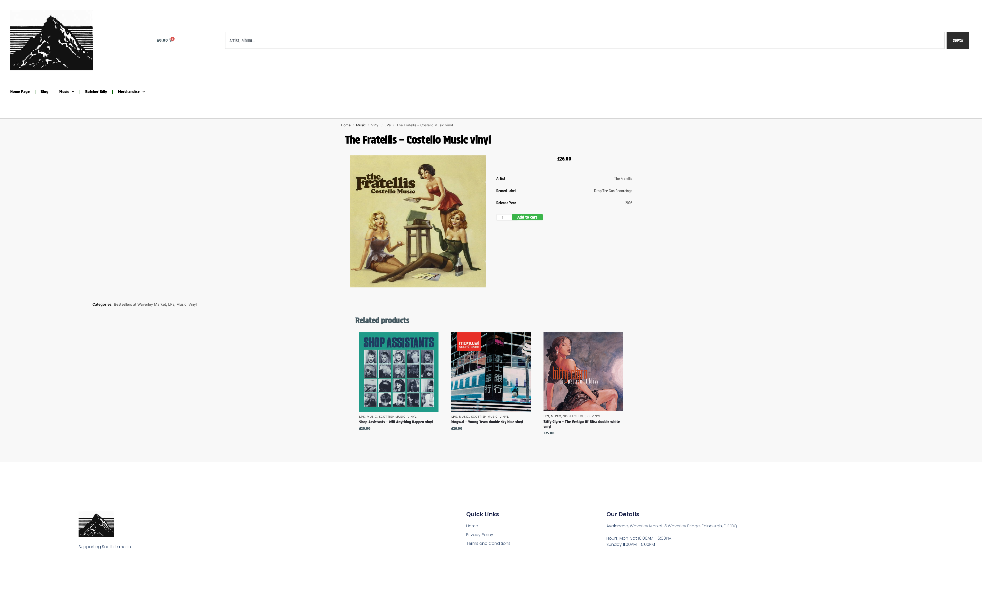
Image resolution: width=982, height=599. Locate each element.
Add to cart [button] (398, 439)
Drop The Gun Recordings (613, 191)
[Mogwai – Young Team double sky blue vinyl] (491, 372)
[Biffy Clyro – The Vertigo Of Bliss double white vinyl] (583, 371)
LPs (388, 125)
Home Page (20, 91)
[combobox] (585, 40)
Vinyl (375, 125)
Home (346, 125)
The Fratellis (623, 178)
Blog (45, 91)
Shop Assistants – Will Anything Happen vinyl (396, 422)
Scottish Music (392, 416)
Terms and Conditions (488, 543)
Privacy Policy (479, 535)
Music (64, 91)
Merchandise (129, 91)
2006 (628, 203)
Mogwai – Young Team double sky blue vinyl (487, 422)
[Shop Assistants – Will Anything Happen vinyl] (398, 372)
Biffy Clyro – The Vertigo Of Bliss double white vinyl (582, 424)
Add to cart (527, 217)
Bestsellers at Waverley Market (140, 304)
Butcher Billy (96, 91)
